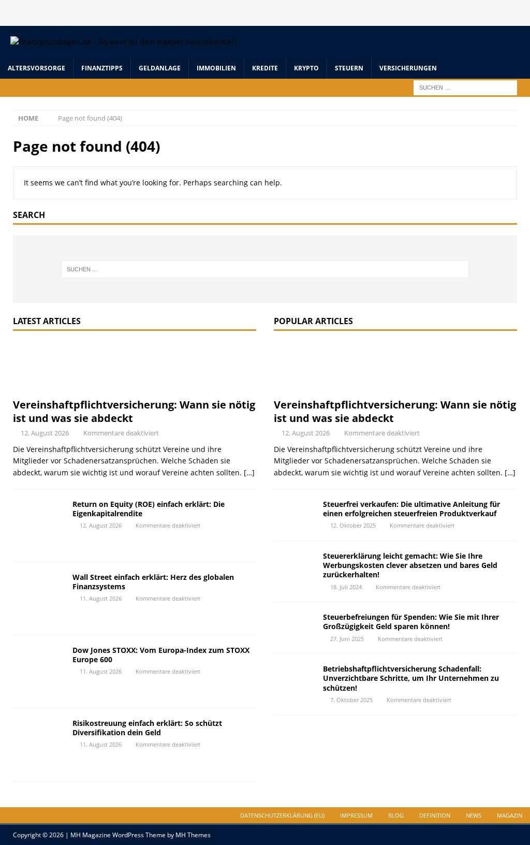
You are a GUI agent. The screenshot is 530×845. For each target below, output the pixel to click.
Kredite (265, 68)
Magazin (509, 815)
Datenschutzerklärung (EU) (282, 815)
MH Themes (193, 835)
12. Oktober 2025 (353, 525)
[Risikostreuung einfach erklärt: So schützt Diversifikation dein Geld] (39, 744)
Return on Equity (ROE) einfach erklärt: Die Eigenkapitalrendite (148, 508)
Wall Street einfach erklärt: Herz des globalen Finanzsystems (153, 581)
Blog (396, 815)
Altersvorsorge (36, 68)
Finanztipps (102, 68)
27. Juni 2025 (347, 639)
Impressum (356, 815)
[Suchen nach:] (465, 87)
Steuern (349, 68)
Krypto (306, 68)
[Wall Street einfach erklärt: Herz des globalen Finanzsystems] (39, 598)
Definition (434, 815)
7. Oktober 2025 (351, 700)
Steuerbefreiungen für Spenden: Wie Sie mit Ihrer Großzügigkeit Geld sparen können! (411, 621)
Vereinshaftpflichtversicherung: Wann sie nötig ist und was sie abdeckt (134, 411)
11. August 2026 (101, 598)
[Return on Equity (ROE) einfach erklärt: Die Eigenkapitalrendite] (39, 525)
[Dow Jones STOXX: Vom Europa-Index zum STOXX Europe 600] (39, 671)
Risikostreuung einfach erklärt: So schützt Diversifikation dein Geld (147, 727)
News (473, 815)
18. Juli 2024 (346, 587)
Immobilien (216, 68)
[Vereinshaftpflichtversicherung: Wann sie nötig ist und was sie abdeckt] (134, 367)
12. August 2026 (45, 433)
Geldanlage (160, 68)
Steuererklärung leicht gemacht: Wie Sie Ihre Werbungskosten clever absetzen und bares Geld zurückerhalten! (410, 565)
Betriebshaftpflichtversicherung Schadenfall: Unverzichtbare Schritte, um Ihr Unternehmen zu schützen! (411, 678)
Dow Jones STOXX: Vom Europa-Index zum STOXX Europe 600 (160, 654)
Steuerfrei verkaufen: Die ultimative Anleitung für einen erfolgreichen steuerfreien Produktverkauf (411, 508)
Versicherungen (408, 68)
